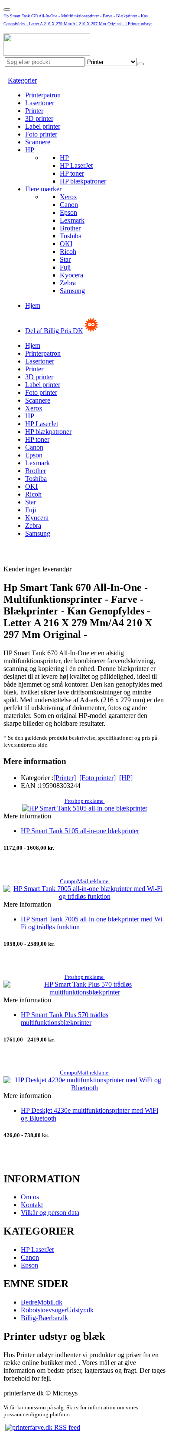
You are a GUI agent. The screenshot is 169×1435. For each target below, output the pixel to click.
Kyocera (71, 275)
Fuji (65, 267)
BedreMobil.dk (41, 1302)
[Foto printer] (97, 777)
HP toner (72, 173)
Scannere (37, 142)
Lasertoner (39, 103)
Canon (69, 204)
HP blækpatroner (83, 181)
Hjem (32, 305)
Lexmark (72, 220)
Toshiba (70, 236)
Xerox (68, 196)
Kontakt (32, 1204)
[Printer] (64, 777)
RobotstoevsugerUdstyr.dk (57, 1310)
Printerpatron (43, 95)
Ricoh (68, 251)
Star (65, 259)
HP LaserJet (76, 165)
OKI (66, 243)
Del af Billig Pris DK (54, 330)
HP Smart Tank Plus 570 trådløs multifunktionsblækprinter (64, 1018)
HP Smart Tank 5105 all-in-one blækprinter (80, 830)
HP (29, 150)
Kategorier (22, 80)
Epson (68, 212)
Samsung (72, 290)
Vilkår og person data (50, 1212)
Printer (34, 110)
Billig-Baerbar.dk (44, 1318)
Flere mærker (43, 189)
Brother (70, 228)
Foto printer (41, 134)
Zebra (68, 283)
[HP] (126, 777)
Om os (30, 1197)
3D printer (39, 118)
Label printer (42, 126)
